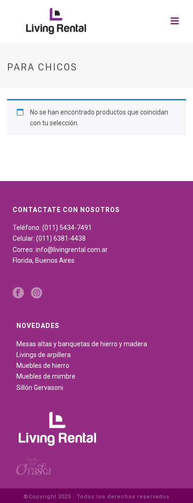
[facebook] (18, 293)
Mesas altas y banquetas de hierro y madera (81, 344)
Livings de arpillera (43, 354)
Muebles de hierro (42, 365)
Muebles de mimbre (45, 376)
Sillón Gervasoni (39, 387)
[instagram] (36, 293)
